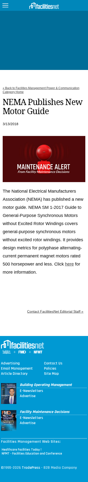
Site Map (51, 374)
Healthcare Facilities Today (21, 449)
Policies (50, 369)
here (69, 264)
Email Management (17, 369)
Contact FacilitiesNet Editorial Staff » (55, 311)
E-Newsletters (31, 391)
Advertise (27, 396)
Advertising (10, 363)
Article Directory (14, 374)
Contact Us (53, 363)
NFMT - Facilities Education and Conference (32, 453)
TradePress (31, 467)
